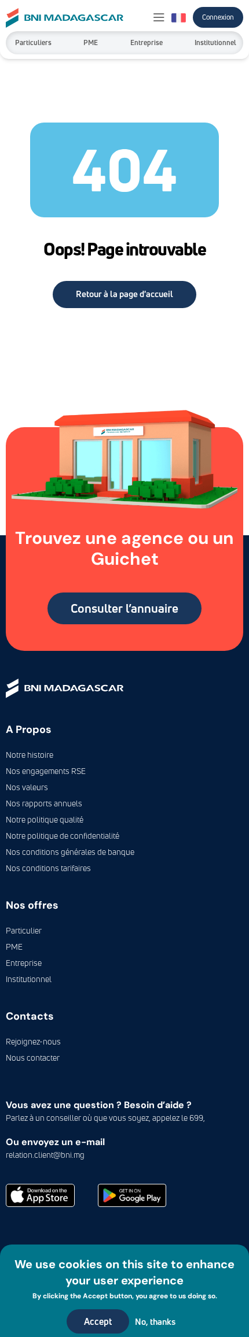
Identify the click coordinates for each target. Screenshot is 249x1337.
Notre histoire (29, 754)
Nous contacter (33, 1057)
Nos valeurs (27, 787)
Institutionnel (215, 42)
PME (90, 42)
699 (196, 1117)
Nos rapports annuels (44, 803)
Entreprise (146, 42)
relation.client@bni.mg (45, 1154)
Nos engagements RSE (46, 770)
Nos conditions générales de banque (70, 851)
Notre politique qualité (44, 819)
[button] (158, 18)
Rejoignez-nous (33, 1041)
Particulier (24, 930)
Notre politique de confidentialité (62, 835)
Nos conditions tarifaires (48, 867)
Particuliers (33, 42)
